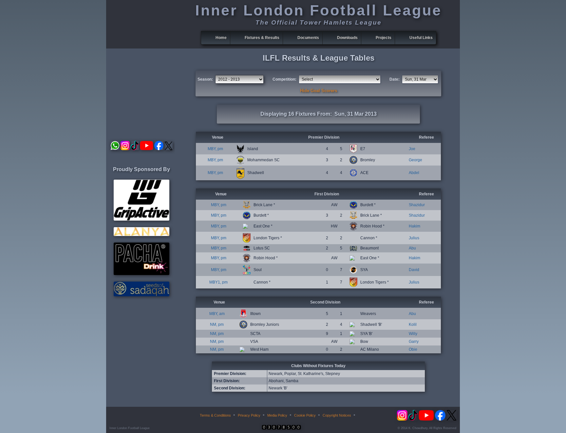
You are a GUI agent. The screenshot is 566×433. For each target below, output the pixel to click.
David (414, 269)
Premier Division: (230, 373)
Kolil (413, 324)
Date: (394, 79)
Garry (414, 341)
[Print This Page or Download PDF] (362, 415)
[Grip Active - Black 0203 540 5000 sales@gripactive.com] (141, 219)
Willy (413, 333)
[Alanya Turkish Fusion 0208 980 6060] (141, 234)
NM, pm (217, 324)
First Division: (227, 381)
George (415, 160)
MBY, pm (215, 149)
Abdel (414, 172)
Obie (413, 349)
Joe (412, 149)
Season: (205, 79)
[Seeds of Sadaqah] (141, 295)
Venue (217, 137)
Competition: (284, 79)
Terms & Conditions (215, 415)
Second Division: (229, 388)
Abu (412, 248)
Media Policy (277, 415)
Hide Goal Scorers (318, 90)
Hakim (414, 226)
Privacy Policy (249, 415)
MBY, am (217, 313)
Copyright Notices (337, 415)
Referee (426, 137)
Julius (414, 238)
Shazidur (417, 205)
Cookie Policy (305, 415)
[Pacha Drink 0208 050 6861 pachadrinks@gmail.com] (141, 273)
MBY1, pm (218, 282)
